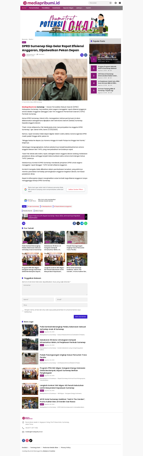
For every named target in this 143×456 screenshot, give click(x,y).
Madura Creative (49, 451)
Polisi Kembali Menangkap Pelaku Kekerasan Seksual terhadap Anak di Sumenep (31, 248)
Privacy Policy (66, 448)
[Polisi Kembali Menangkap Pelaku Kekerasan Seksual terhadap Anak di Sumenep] (32, 237)
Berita (24, 42)
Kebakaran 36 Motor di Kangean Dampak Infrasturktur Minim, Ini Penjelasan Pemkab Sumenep (52, 248)
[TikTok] (30, 440)
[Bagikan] (85, 55)
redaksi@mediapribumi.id (33, 432)
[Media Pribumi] (41, 3)
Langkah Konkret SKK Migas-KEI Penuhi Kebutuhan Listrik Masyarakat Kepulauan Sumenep (54, 270)
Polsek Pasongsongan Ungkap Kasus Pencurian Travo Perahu (75, 248)
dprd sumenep (34, 206)
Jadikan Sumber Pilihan (75, 189)
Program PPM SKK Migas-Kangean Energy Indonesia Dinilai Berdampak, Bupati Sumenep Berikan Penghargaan (31, 270)
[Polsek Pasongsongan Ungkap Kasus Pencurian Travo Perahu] (77, 237)
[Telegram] (82, 223)
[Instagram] (27, 440)
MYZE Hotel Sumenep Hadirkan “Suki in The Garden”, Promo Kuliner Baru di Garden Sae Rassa (77, 270)
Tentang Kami (35, 448)
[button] (110, 2)
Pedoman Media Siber (50, 448)
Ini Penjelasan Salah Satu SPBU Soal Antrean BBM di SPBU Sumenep (108, 82)
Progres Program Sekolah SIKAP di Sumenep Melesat (107, 67)
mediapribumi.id (30, 54)
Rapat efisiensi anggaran (64, 206)
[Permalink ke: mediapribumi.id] (24, 55)
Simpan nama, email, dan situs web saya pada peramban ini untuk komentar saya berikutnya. (53, 311)
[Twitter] (78, 223)
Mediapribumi (47, 206)
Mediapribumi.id (29, 107)
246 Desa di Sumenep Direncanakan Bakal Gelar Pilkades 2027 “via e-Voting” (108, 75)
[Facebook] (74, 223)
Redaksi (25, 448)
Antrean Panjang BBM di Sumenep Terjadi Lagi (106, 90)
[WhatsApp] (85, 223)
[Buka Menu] (120, 3)
